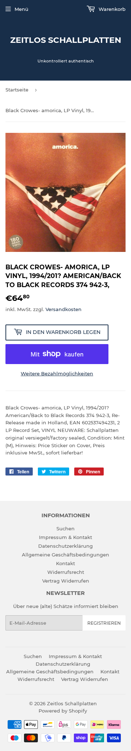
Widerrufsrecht (65, 572)
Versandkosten (63, 309)
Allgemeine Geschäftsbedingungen (65, 555)
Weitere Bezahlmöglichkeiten (57, 373)
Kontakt (65, 563)
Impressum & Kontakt (65, 537)
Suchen (65, 528)
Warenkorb (111, 9)
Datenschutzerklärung (65, 546)
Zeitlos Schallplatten (65, 40)
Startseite (16, 90)
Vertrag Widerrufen (65, 581)
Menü (21, 9)
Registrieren (104, 623)
